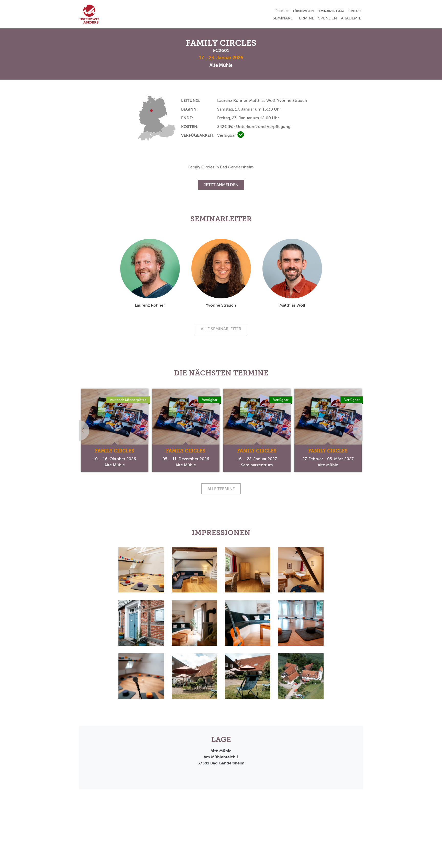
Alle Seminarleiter (221, 328)
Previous (79, 430)
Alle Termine (221, 488)
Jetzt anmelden (221, 184)
